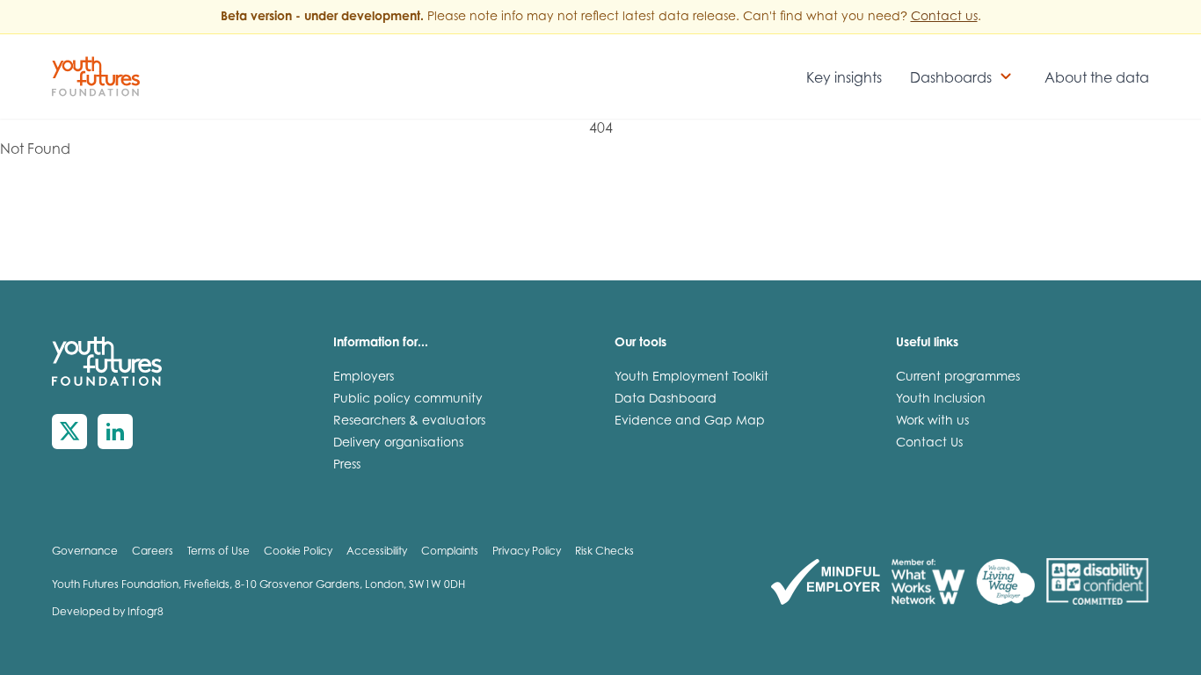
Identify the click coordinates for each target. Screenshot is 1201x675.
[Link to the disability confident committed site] (1097, 582)
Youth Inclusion (941, 400)
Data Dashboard (666, 400)
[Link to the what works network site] (928, 582)
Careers (152, 552)
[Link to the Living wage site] (1005, 582)
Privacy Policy (526, 552)
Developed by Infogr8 (108, 612)
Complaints (449, 552)
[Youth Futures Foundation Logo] (96, 76)
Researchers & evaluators (409, 422)
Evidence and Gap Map (690, 422)
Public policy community (408, 400)
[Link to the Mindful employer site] (825, 582)
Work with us (932, 422)
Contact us (944, 17)
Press (346, 466)
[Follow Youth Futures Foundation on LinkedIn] (115, 431)
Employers (363, 378)
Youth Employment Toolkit (691, 378)
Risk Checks (604, 552)
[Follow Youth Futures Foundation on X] (69, 431)
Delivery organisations (398, 444)
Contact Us (929, 444)
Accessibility (376, 552)
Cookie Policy (298, 552)
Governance (85, 552)
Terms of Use (218, 552)
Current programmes (958, 378)
